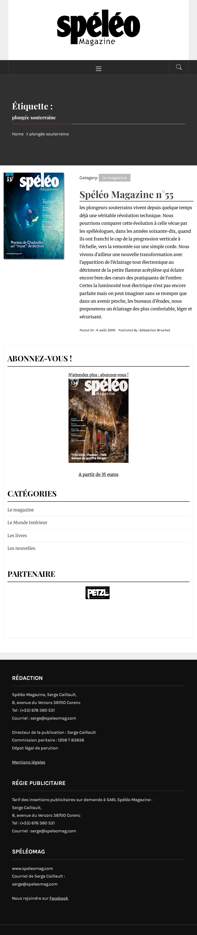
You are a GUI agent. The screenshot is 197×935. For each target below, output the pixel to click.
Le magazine (114, 177)
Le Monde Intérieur (27, 522)
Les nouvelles (21, 548)
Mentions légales (28, 762)
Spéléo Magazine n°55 (126, 194)
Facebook (58, 898)
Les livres (17, 535)
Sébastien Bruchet (154, 330)
